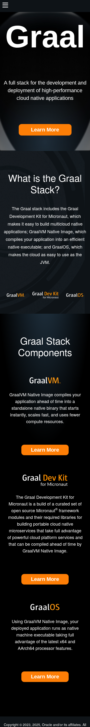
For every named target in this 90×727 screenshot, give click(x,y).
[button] (5, 5)
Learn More (45, 130)
